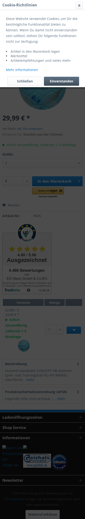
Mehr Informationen (22, 69)
